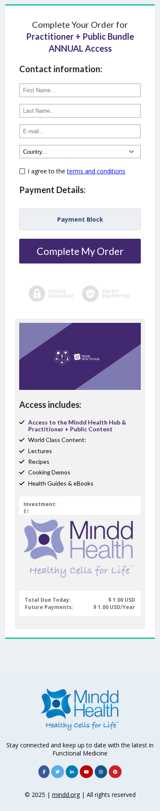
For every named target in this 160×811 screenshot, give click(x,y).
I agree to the (76, 171)
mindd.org (66, 795)
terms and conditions (96, 171)
